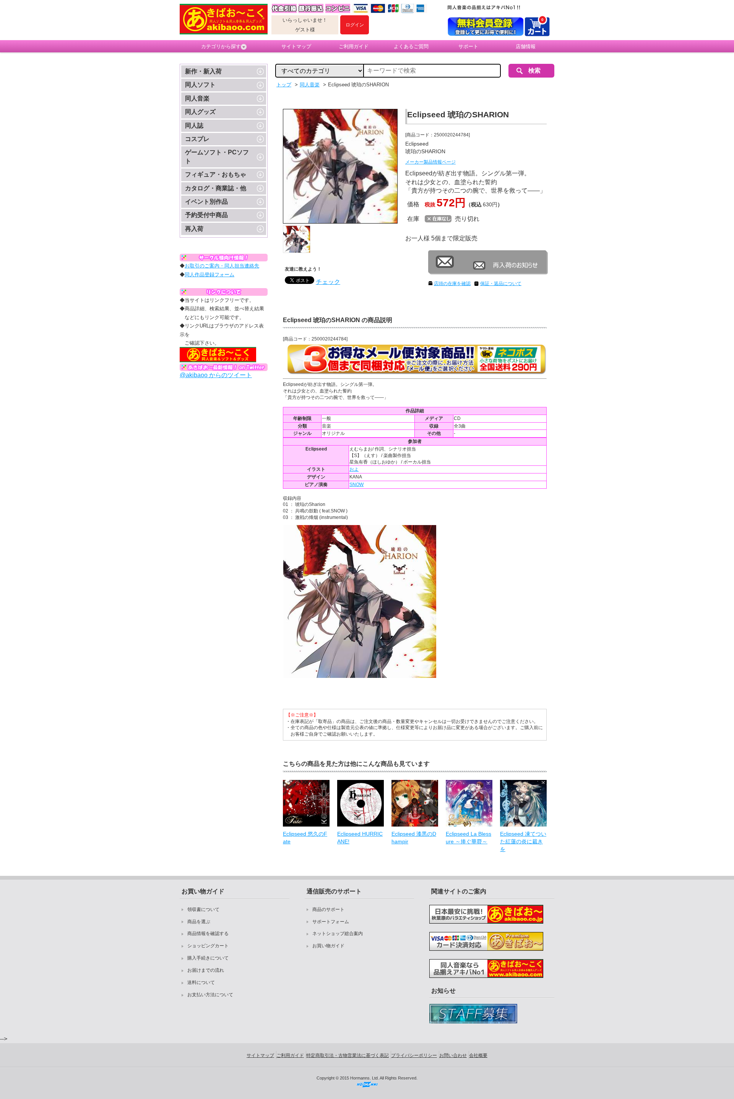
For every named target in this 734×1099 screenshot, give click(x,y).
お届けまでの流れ (205, 970)
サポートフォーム (330, 921)
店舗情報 (526, 46)
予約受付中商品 (206, 215)
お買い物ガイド (328, 945)
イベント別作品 (206, 201)
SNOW (356, 484)
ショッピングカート (208, 945)
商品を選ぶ (198, 921)
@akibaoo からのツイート (216, 375)
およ (354, 469)
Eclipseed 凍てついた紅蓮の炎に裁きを (523, 841)
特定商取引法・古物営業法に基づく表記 (347, 1055)
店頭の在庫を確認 (452, 283)
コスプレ (197, 139)
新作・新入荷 (203, 71)
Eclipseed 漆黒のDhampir (413, 838)
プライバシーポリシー (414, 1055)
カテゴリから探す (221, 46)
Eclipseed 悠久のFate (305, 838)
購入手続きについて (208, 958)
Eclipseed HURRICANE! (360, 838)
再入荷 (194, 228)
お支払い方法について (210, 994)
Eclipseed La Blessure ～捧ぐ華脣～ (468, 838)
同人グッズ (200, 112)
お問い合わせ (453, 1055)
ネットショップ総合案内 (337, 933)
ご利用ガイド (354, 46)
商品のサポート (328, 909)
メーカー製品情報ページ (430, 162)
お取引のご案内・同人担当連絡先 (222, 266)
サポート (468, 46)
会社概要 (478, 1055)
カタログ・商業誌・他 (215, 188)
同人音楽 (197, 98)
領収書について (203, 909)
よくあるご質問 (411, 46)
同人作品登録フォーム (209, 274)
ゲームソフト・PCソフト (217, 156)
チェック (328, 282)
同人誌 (194, 125)
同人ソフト (200, 84)
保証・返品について (500, 283)
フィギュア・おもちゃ (215, 174)
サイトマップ (296, 46)
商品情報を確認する (208, 933)
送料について (201, 982)
